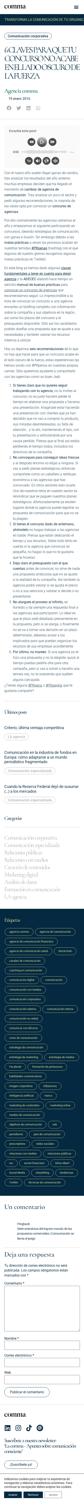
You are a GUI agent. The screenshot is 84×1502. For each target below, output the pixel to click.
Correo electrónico (19, 1355)
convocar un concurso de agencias (30, 290)
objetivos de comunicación (25, 1124)
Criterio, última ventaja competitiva (34, 727)
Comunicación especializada (30, 771)
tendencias (66, 1172)
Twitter (13, 1182)
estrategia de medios (62, 1057)
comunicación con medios (25, 989)
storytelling (42, 1172)
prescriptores (17, 1143)
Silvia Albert (62, 1163)
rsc (11, 1163)
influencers (50, 1086)
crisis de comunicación (23, 1037)
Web (7, 1372)
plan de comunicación (47, 1134)
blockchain (65, 951)
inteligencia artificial (21, 1095)
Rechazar (33, 1494)
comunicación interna (60, 1009)
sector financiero (34, 1163)
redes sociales (45, 1143)
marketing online (60, 1105)
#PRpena (35, 685)
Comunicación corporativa (28, 36)
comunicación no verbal (23, 1018)
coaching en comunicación (25, 970)
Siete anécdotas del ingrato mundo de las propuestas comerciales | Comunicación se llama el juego (45, 1233)
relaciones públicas (59, 1153)
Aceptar (12, 1494)
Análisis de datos (20, 882)
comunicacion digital (21, 980)
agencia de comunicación (55, 931)
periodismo (16, 1134)
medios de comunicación (24, 1115)
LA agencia (16, 737)
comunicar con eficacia (23, 1028)
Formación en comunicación (32, 889)
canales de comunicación (24, 960)
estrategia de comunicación (26, 1047)
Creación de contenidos (27, 867)
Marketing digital (21, 874)
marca (48, 1095)
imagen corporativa (21, 1086)
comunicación (53, 980)
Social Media (17, 1172)
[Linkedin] (7, 1428)
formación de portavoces (47, 1066)
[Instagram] (18, 1428)
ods (55, 1124)
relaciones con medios (23, 1153)
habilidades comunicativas (25, 1076)
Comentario (14, 1283)
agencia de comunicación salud (28, 951)
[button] (76, 7)
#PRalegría (54, 685)
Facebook (15, 1066)
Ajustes (53, 1494)
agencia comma (19, 931)
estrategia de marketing (23, 1057)
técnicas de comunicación (45, 1182)
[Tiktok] (29, 1428)
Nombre (11, 1338)
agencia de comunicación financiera (31, 941)
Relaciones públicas (23, 852)
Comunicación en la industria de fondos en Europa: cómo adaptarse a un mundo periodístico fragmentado (40, 757)
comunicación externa (22, 1009)
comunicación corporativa (25, 999)
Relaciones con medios (26, 859)
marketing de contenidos (24, 1105)
